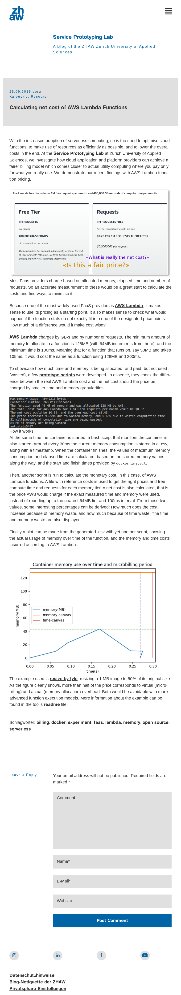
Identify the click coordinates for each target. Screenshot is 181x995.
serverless (20, 729)
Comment (66, 797)
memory (131, 723)
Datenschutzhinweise (31, 975)
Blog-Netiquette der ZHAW (37, 982)
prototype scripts (57, 375)
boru (37, 91)
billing (43, 723)
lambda (113, 723)
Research (40, 96)
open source (156, 723)
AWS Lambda (129, 306)
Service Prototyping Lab (83, 37)
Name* (63, 861)
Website (64, 900)
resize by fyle (64, 679)
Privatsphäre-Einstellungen (37, 989)
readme (52, 705)
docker (58, 723)
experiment (79, 723)
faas (98, 723)
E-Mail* (63, 881)
